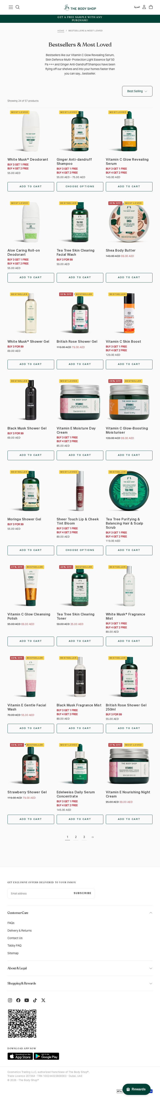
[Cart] (150, 7)
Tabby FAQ (14, 945)
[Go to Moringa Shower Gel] (31, 491)
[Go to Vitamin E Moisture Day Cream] (80, 400)
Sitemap (13, 953)
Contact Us (15, 938)
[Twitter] (43, 1000)
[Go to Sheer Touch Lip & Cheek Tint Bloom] (80, 491)
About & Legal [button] (17, 968)
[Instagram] (10, 1000)
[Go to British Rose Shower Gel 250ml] (129, 677)
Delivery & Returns (20, 930)
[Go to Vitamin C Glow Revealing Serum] (129, 131)
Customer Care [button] (18, 913)
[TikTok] (35, 1000)
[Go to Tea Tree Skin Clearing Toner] (80, 586)
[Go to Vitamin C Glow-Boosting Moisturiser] (129, 400)
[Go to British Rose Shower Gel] (80, 313)
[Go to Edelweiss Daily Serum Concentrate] (80, 764)
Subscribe (82, 893)
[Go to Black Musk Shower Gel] (31, 400)
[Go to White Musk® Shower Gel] (31, 313)
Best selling (135, 91)
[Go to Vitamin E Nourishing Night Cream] (129, 764)
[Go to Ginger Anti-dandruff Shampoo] (80, 131)
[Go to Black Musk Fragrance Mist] (80, 677)
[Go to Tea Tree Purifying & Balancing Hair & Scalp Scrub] (129, 491)
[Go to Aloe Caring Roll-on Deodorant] (31, 222)
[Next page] (92, 837)
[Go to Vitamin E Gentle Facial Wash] (31, 677)
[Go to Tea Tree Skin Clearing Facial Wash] (80, 222)
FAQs (11, 923)
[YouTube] (26, 1000)
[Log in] (144, 7)
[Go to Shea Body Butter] (129, 222)
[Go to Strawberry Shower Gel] (31, 764)
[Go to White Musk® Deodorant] (31, 131)
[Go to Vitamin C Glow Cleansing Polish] (31, 586)
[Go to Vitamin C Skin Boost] (129, 313)
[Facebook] (18, 1000)
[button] (10, 7)
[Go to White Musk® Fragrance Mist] (129, 586)
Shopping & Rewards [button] (22, 983)
